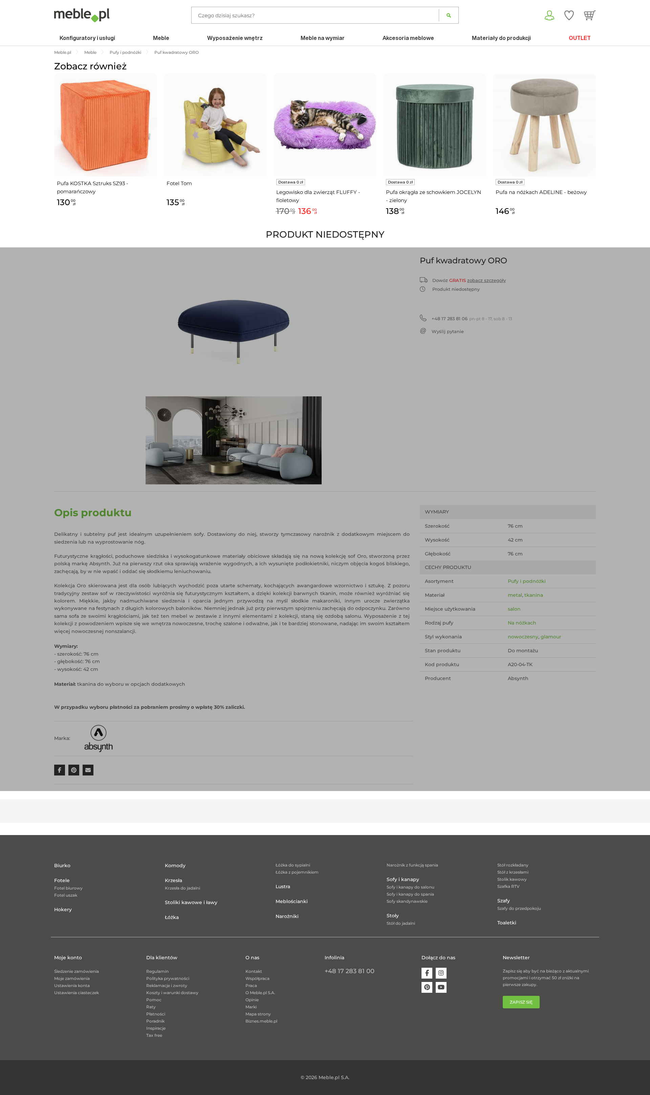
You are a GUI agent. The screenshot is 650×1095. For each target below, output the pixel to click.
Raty (151, 1006)
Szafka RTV (508, 886)
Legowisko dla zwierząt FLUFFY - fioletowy (318, 196)
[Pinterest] (426, 987)
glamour (551, 637)
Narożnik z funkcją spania (412, 865)
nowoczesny (523, 637)
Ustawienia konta (72, 985)
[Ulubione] (569, 15)
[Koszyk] (590, 15)
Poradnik (155, 1021)
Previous (52, 152)
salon (514, 609)
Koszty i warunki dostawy (172, 992)
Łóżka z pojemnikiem (297, 872)
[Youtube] (441, 987)
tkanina (533, 595)
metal (515, 595)
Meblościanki (292, 901)
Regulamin (157, 971)
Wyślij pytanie (448, 331)
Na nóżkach (522, 623)
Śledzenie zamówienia (76, 971)
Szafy (503, 901)
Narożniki (287, 916)
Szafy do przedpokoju (519, 908)
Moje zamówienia (72, 978)
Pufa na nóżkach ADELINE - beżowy (541, 192)
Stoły (393, 916)
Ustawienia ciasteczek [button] (76, 992)
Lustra (283, 886)
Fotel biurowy (68, 888)
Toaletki (506, 923)
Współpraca (257, 978)
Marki (251, 1006)
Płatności (155, 1013)
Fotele (62, 880)
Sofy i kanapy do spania (410, 894)
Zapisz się (521, 1002)
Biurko (62, 865)
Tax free (154, 1035)
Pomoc (153, 999)
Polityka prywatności (167, 978)
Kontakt (253, 971)
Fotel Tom (179, 183)
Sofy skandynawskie (407, 901)
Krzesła (173, 880)
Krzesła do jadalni (182, 888)
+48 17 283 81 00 (349, 971)
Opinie (252, 999)
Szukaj (448, 15)
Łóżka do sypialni (293, 865)
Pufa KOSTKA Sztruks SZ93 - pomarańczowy (92, 187)
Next (597, 152)
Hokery (63, 909)
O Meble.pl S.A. (260, 992)
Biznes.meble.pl (261, 1021)
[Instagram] (441, 973)
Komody (175, 865)
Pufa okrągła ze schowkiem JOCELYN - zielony (433, 196)
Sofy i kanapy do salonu (410, 887)
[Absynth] (98, 738)
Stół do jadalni (401, 923)
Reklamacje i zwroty (166, 985)
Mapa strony (258, 1013)
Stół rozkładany (512, 865)
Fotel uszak (65, 895)
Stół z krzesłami (512, 872)
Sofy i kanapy (403, 879)
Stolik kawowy (512, 879)
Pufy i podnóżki (527, 581)
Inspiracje (156, 1028)
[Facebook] (426, 973)
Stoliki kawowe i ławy (191, 902)
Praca (251, 985)
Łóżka (172, 917)
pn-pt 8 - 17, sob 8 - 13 (472, 318)
